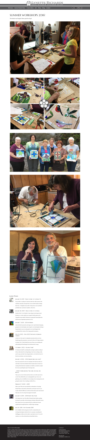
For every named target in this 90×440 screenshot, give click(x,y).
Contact (48, 8)
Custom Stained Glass (19, 8)
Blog (43, 8)
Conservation (30, 8)
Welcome (10, 8)
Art (36, 8)
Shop (39, 8)
